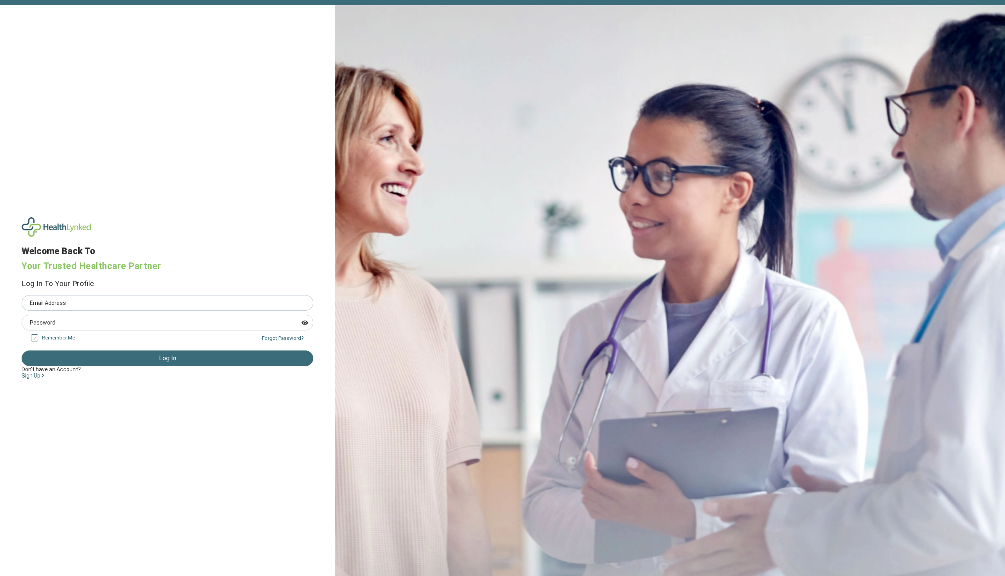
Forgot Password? (283, 338)
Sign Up (32, 375)
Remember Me (58, 338)
